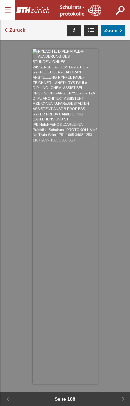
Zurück (17, 30)
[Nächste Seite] (122, 399)
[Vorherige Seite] (7, 399)
